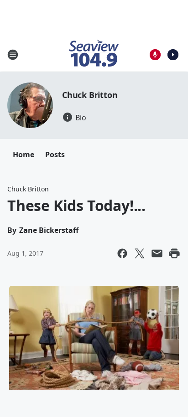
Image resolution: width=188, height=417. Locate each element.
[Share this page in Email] (157, 253)
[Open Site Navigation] (12, 54)
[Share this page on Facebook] (122, 253)
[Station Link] (94, 54)
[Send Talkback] (155, 54)
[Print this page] (174, 253)
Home (23, 154)
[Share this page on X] (139, 253)
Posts (55, 154)
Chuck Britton (89, 94)
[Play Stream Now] (172, 54)
